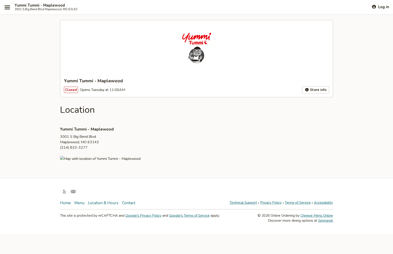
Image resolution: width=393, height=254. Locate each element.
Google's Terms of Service (189, 215)
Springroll (325, 220)
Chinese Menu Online (316, 215)
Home (65, 203)
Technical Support (243, 202)
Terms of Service (298, 202)
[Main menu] (7, 7)
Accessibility (323, 202)
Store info (317, 90)
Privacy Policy (271, 202)
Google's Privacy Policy (143, 215)
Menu (79, 203)
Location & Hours (103, 203)
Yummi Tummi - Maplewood (40, 5)
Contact (128, 203)
